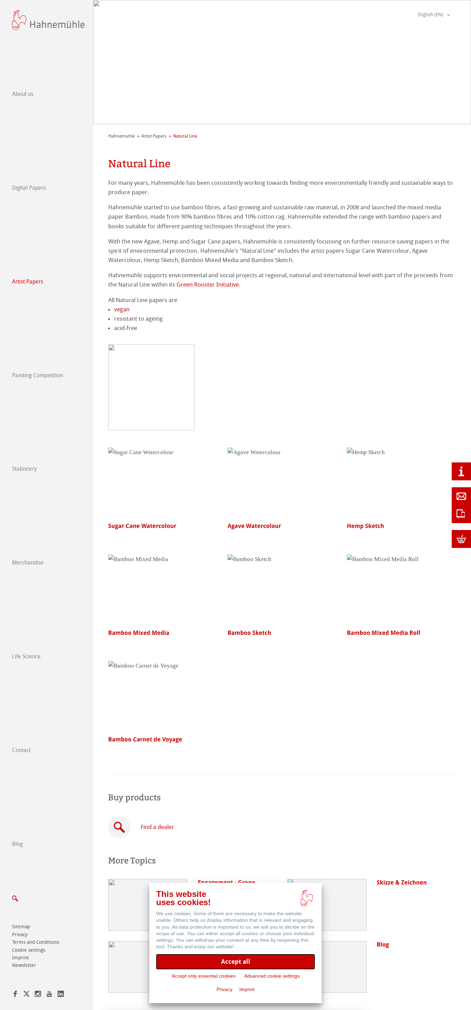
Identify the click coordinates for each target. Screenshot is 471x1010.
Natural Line (185, 136)
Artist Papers (27, 281)
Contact (21, 750)
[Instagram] (38, 995)
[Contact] (461, 496)
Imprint (20, 958)
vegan (122, 309)
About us (22, 94)
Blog (17, 844)
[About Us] (461, 471)
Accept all (235, 961)
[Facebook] (15, 995)
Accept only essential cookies (204, 976)
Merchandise (28, 562)
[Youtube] (49, 995)
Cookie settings (28, 950)
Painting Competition (37, 375)
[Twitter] (26, 995)
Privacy (20, 935)
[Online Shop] (461, 539)
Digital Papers (29, 187)
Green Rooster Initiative (208, 284)
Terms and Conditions (35, 942)
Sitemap (21, 927)
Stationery (24, 469)
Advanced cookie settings (272, 976)
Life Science (26, 656)
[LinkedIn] (61, 995)
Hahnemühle (121, 136)
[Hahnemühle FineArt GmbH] (48, 20)
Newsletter (24, 965)
